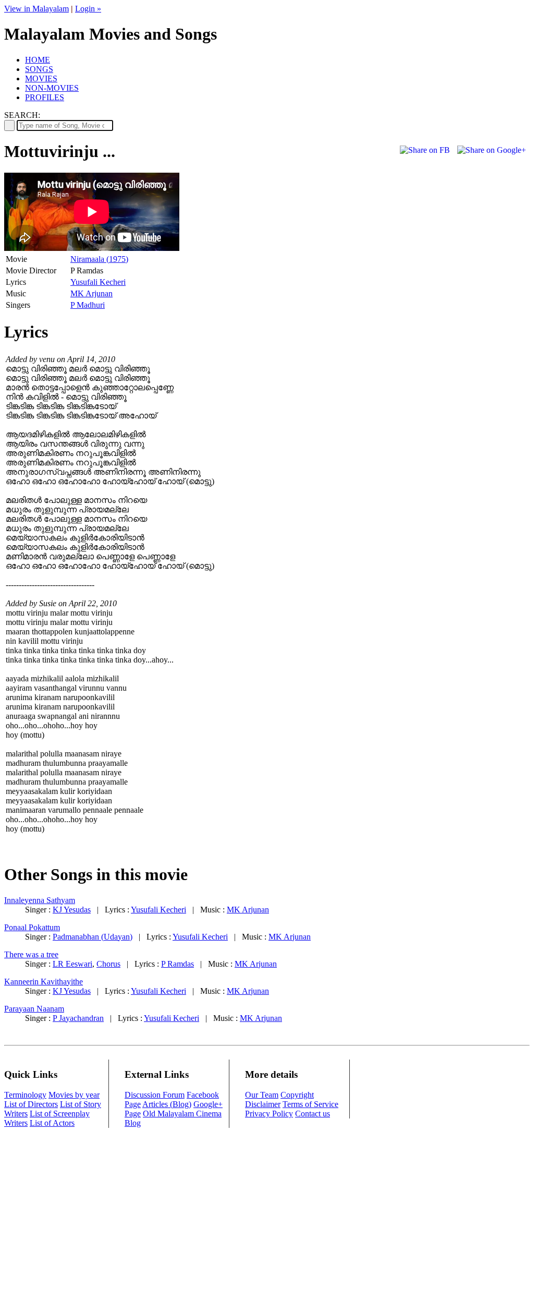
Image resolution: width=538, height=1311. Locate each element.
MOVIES (41, 78)
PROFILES (44, 97)
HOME (37, 59)
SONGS (39, 69)
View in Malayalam (36, 8)
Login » (88, 8)
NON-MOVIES (52, 87)
